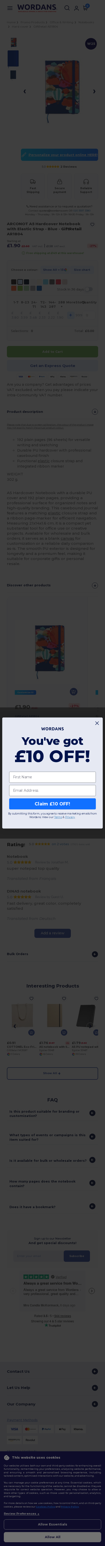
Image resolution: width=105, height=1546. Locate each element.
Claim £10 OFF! (52, 803)
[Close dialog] (97, 723)
